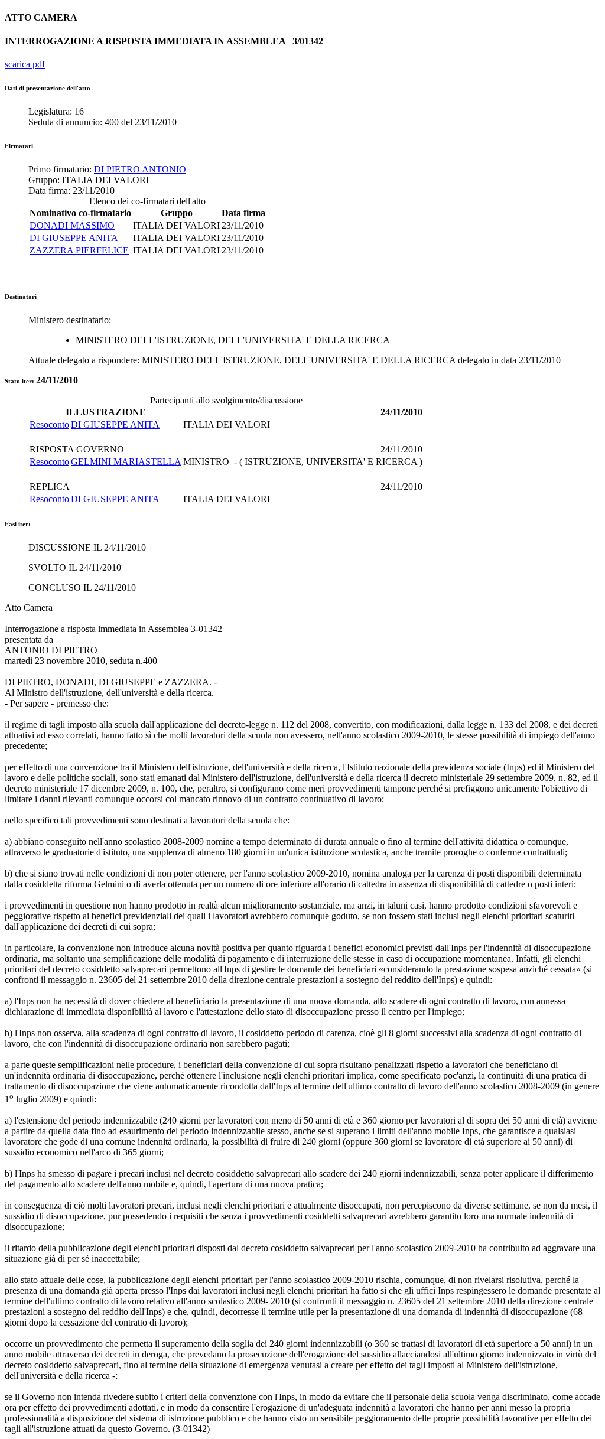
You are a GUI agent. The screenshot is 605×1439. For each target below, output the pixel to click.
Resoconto (49, 424)
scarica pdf (25, 64)
